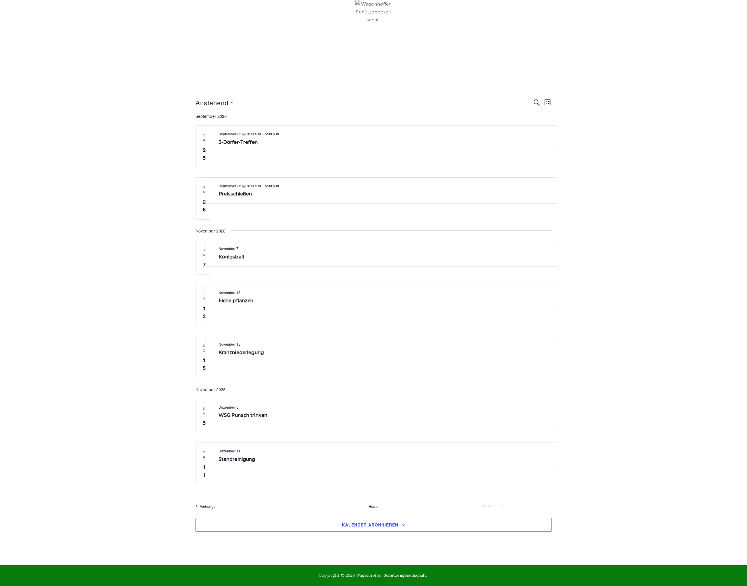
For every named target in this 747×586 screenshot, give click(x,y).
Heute (373, 506)
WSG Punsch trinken (243, 415)
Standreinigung (237, 459)
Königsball (231, 257)
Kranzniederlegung (241, 352)
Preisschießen (235, 194)
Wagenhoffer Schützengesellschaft (391, 575)
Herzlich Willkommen (209, 57)
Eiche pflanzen (236, 300)
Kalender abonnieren (370, 525)
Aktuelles (464, 57)
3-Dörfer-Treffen (238, 142)
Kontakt (553, 57)
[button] (240, 58)
